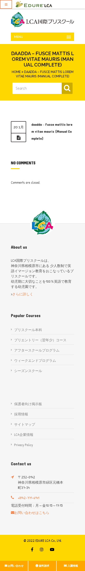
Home (16, 72)
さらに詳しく (22, 294)
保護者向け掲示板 (28, 403)
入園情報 (73, 566)
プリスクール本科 (28, 329)
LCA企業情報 (23, 434)
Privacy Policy (23, 444)
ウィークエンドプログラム (35, 360)
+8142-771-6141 (28, 497)
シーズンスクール (28, 370)
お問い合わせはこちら (31, 512)
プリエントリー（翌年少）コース (40, 340)
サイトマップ (24, 424)
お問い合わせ (16, 566)
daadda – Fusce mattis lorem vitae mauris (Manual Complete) (51, 131)
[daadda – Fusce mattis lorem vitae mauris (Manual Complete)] (18, 137)
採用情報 (21, 414)
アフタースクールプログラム (37, 350)
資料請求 (44, 566)
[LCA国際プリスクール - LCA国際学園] (42, 19)
